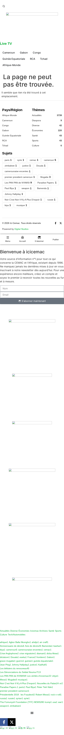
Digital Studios (21, 229)
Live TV (6, 44)
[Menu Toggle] (32, 712)
